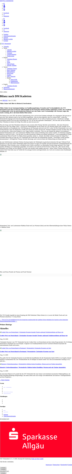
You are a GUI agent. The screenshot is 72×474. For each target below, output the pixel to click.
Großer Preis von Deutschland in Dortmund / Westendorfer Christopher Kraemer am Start (27, 351)
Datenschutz (56, 464)
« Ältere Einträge (4, 380)
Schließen (3, 468)
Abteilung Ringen (12, 59)
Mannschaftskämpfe (9, 89)
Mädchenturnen (15, 82)
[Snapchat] (4, 10)
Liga (8, 60)
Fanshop (6, 34)
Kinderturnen (14, 81)
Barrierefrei (64, 464)
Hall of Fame (10, 64)
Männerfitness (11, 71)
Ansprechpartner (11, 54)
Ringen (6, 401)
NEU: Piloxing (11, 76)
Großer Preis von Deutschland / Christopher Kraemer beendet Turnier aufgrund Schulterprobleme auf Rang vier (34, 335)
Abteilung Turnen (12, 68)
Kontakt (6, 40)
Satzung (6, 37)
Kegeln (6, 400)
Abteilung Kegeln (12, 86)
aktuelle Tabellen (11, 65)
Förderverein (10, 56)
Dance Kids (14, 79)
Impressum (49, 464)
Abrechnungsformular (10, 36)
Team (8, 62)
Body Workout (11, 70)
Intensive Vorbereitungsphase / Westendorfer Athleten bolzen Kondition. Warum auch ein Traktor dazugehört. (33, 367)
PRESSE (5, 100)
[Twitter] (4, 5)
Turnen (5, 403)
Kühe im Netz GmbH (37, 459)
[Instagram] (4, 8)
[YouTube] (4, 7)
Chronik (9, 49)
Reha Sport (10, 73)
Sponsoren (6, 87)
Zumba (9, 75)
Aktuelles (6, 46)
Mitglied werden (8, 39)
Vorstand (9, 53)
